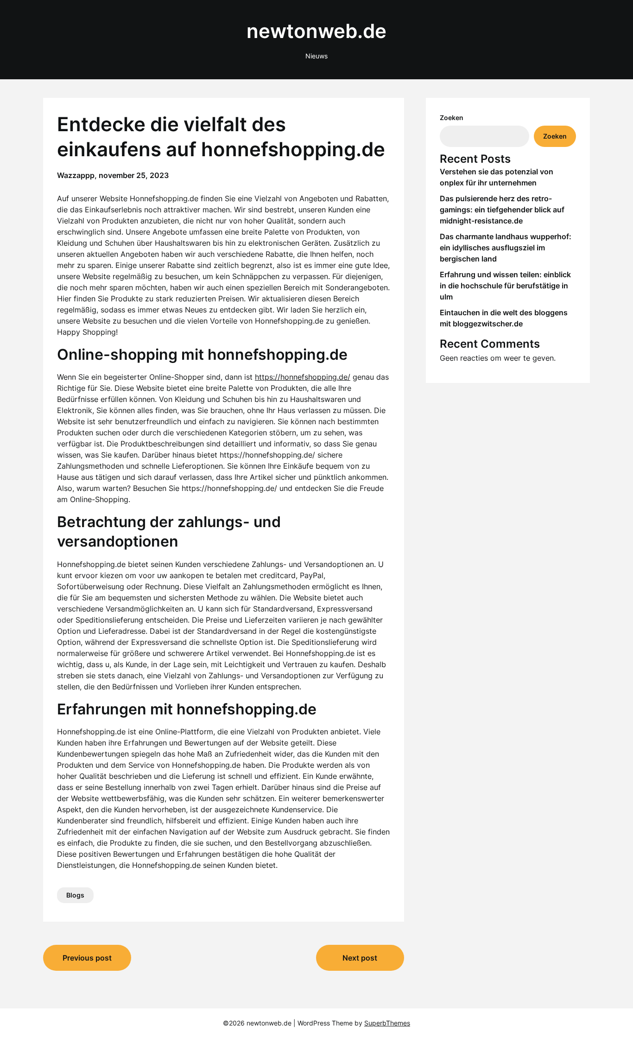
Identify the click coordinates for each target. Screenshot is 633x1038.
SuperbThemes (387, 1023)
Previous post (87, 957)
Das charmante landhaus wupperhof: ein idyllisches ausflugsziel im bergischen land (505, 247)
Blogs (75, 895)
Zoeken (451, 117)
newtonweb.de (316, 31)
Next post (359, 957)
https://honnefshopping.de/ (302, 377)
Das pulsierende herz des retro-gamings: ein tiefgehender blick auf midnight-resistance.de (502, 209)
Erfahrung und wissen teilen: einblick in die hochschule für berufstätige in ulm (505, 285)
